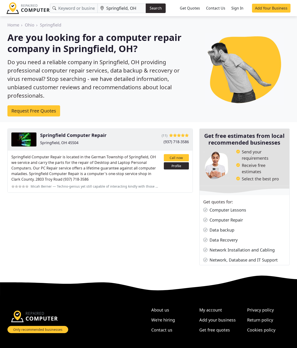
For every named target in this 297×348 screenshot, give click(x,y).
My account (210, 310)
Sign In (237, 8)
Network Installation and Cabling (241, 250)
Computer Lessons (227, 210)
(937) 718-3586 (176, 141)
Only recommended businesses (37, 329)
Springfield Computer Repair (73, 135)
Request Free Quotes (33, 111)
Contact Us (215, 8)
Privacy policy (260, 310)
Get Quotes (190, 8)
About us (160, 310)
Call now (176, 158)
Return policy (260, 320)
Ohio (29, 25)
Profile (176, 166)
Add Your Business (271, 8)
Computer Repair (225, 220)
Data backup (221, 230)
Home (13, 25)
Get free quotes (214, 330)
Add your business (217, 320)
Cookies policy (261, 330)
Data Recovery (223, 240)
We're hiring (163, 320)
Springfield (50, 25)
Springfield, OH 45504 (59, 142)
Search (156, 8)
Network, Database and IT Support (243, 260)
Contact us (161, 330)
